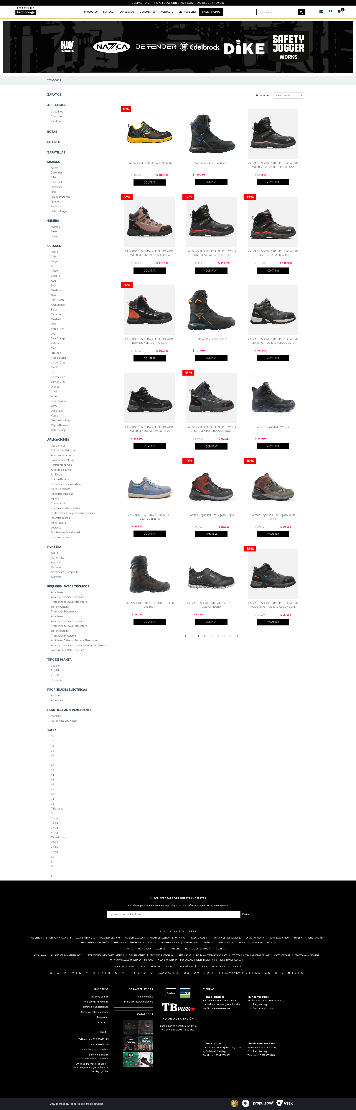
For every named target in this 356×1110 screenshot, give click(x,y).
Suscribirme (191, 578)
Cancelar (163, 578)
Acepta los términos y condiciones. (180, 568)
